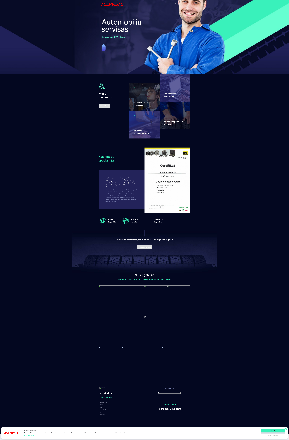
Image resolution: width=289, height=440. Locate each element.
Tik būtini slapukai (273, 435)
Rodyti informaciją (29, 435)
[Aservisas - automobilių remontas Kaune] (112, 4)
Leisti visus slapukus (272, 430)
